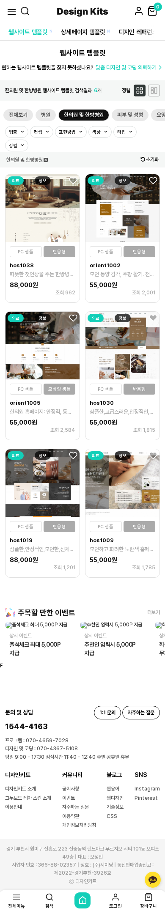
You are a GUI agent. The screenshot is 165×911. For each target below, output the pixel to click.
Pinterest (146, 798)
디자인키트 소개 (20, 789)
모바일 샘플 (59, 389)
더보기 (153, 612)
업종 (14, 132)
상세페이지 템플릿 (83, 32)
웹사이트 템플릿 (28, 32)
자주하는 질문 (75, 807)
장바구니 (148, 905)
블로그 (114, 774)
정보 (43, 180)
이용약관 (70, 816)
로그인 (115, 905)
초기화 (152, 159)
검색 (49, 905)
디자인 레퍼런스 (138, 32)
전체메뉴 (16, 905)
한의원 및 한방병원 (84, 115)
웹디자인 (115, 798)
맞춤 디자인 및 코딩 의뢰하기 (126, 67)
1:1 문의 (107, 713)
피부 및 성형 (130, 115)
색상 (97, 132)
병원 (45, 115)
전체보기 (18, 115)
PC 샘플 (25, 252)
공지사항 (70, 789)
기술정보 (115, 807)
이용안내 (13, 807)
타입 (122, 132)
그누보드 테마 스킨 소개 (28, 798)
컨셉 (39, 132)
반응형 (59, 252)
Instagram (147, 789)
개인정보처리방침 (79, 825)
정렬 (14, 145)
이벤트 (68, 798)
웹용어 (113, 789)
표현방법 (68, 132)
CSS (112, 816)
